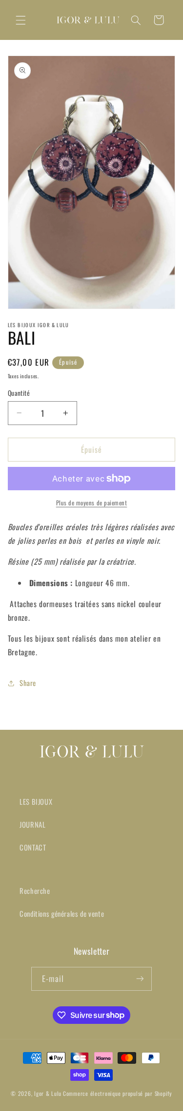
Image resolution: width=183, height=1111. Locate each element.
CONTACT (33, 847)
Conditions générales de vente (62, 913)
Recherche (35, 890)
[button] (20, 20)
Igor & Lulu (47, 1093)
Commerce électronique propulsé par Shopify (117, 1093)
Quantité (19, 393)
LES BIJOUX (36, 801)
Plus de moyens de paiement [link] (91, 503)
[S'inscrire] (139, 979)
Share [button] (28, 682)
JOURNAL (32, 824)
